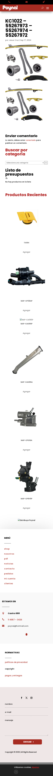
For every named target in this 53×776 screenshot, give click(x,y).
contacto (9, 568)
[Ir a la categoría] (46, 162)
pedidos (8, 573)
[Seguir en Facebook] (22, 698)
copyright (9, 669)
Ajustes (35, 767)
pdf (6, 558)
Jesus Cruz (14, 40)
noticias (8, 563)
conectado (31, 140)
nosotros (9, 553)
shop (7, 548)
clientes (8, 583)
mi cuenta (9, 578)
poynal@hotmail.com (18, 626)
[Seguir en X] (26, 698)
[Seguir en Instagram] (31, 698)
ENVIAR (27, 741)
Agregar (26, 252)
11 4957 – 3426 (15, 619)
